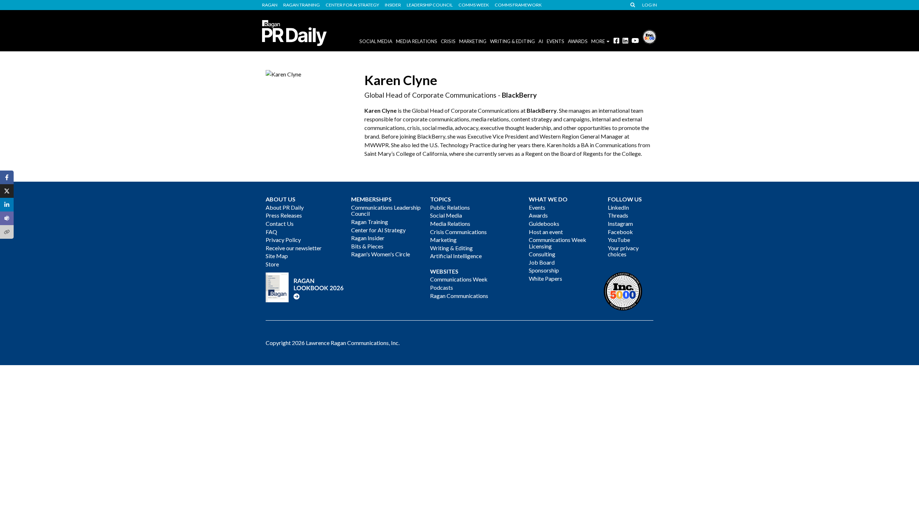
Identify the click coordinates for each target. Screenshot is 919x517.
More (598, 41)
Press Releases (284, 215)
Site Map (277, 255)
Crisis (448, 41)
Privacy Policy (283, 239)
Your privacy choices (623, 251)
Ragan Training (301, 5)
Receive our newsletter (294, 247)
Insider (393, 5)
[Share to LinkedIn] (7, 204)
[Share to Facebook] (7, 177)
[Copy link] (7, 232)
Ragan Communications (459, 295)
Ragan (269, 5)
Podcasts (441, 287)
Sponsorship (544, 270)
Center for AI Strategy (352, 5)
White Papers (545, 278)
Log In (649, 5)
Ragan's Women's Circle (380, 254)
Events (537, 207)
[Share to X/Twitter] (7, 191)
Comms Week (473, 5)
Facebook (620, 231)
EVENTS (555, 41)
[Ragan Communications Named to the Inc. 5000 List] (649, 36)
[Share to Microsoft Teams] (7, 218)
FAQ (271, 231)
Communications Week (459, 279)
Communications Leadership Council (386, 210)
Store (272, 264)
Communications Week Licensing (557, 243)
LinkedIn (618, 207)
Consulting (542, 254)
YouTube (619, 239)
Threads (618, 215)
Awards (538, 215)
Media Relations (416, 41)
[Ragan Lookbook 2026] (305, 286)
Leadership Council (430, 5)
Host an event (546, 231)
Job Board (542, 262)
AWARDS (578, 41)
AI (540, 41)
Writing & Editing (512, 41)
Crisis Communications (458, 231)
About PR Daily (285, 207)
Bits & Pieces (367, 246)
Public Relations (450, 207)
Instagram (620, 223)
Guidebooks (544, 223)
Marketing (472, 41)
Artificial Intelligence (456, 255)
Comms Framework (518, 5)
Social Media (375, 41)
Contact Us (280, 223)
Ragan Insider (367, 237)
